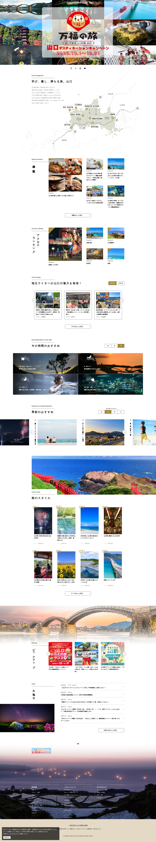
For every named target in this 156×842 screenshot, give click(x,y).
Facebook (71, 68)
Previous (3, 32)
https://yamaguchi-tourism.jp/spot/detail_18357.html (110, 384)
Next (153, 32)
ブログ (33, 802)
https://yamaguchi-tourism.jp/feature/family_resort (48, 420)
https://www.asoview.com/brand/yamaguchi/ (86, 656)
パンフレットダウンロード (71, 807)
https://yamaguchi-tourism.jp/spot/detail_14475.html (94, 256)
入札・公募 (100, 795)
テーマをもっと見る (77, 593)
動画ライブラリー (68, 805)
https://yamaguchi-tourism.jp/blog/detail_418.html (78, 305)
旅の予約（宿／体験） (37, 805)
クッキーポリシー (12, 833)
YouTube (84, 68)
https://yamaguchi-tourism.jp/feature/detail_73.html (96, 420)
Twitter (75, 68)
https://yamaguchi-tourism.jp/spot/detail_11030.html (94, 236)
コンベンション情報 (102, 789)
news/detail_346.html (67, 709)
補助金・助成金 (101, 792)
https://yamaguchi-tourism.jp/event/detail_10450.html (65, 247)
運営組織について (68, 789)
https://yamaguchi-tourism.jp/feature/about (116, 168)
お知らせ (34, 813)
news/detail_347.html (67, 701)
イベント (34, 800)
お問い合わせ (67, 810)
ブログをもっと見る (77, 326)
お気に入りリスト (36, 810)
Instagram (80, 68)
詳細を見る (41, 543)
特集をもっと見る (77, 215)
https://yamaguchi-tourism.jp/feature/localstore (94, 195)
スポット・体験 (36, 792)
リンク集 (66, 795)
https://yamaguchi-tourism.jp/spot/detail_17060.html (116, 236)
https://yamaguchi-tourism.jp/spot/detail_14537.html (45, 363)
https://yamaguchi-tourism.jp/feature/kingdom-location (116, 197)
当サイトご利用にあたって (71, 792)
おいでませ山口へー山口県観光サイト (14, 3)
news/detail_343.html (67, 718)
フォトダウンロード (69, 802)
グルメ (33, 797)
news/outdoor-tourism (112, 656)
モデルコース (35, 795)
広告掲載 (66, 800)
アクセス (34, 807)
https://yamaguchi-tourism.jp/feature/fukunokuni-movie (15, 1)
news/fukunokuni (60, 657)
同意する (7, 837)
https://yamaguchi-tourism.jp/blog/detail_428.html (108, 305)
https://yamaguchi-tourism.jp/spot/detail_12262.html (45, 384)
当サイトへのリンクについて (71, 797)
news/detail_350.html (67, 693)
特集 (33, 789)
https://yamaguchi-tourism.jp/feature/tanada (110, 363)
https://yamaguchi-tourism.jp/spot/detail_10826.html (116, 256)
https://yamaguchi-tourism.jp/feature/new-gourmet (65, 177)
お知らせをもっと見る (110, 730)
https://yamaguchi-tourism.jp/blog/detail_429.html (48, 305)
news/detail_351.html (67, 686)
